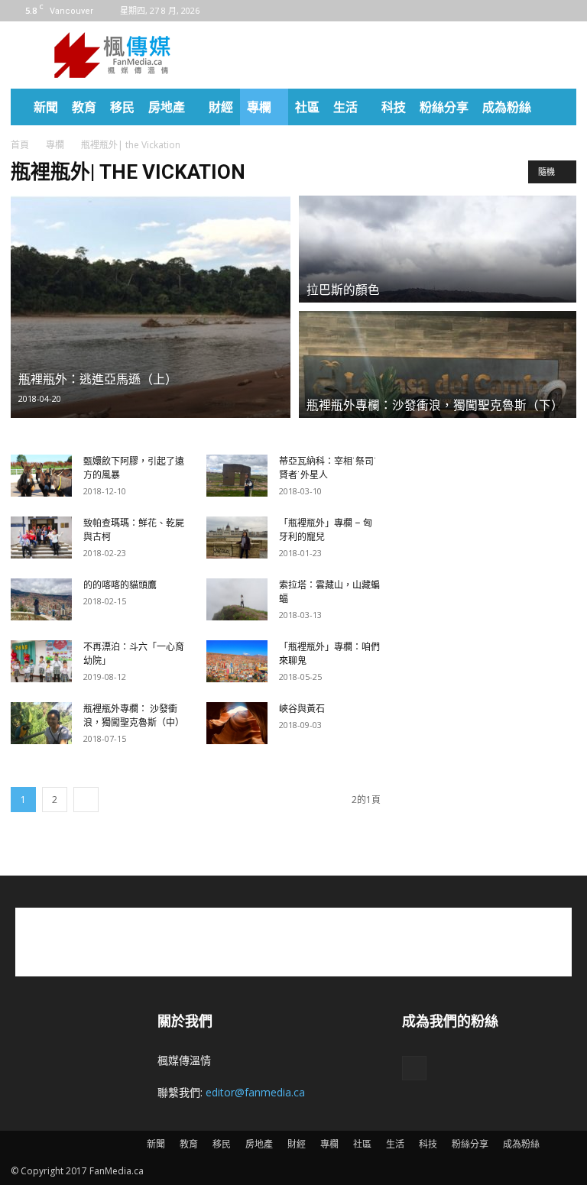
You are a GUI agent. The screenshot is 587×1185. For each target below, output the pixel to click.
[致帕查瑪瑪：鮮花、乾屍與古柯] (41, 537)
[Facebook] (564, 10)
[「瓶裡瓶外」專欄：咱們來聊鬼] (237, 661)
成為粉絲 (506, 107)
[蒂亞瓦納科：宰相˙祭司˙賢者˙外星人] (237, 476)
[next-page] (86, 799)
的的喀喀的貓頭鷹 (120, 585)
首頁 (20, 144)
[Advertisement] (397, 55)
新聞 (46, 107)
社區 (307, 107)
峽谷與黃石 (302, 709)
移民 (122, 107)
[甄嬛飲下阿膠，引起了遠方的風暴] (41, 476)
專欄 (259, 107)
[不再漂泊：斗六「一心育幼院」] (41, 661)
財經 (221, 107)
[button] (558, 107)
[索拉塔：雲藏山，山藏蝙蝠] (237, 599)
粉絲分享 (444, 107)
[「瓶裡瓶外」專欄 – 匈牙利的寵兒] (237, 537)
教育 (84, 107)
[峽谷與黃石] (237, 723)
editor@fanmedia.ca (255, 1092)
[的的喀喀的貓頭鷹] (41, 599)
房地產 (166, 107)
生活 (345, 107)
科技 (393, 107)
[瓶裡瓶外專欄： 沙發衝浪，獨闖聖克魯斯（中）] (41, 723)
